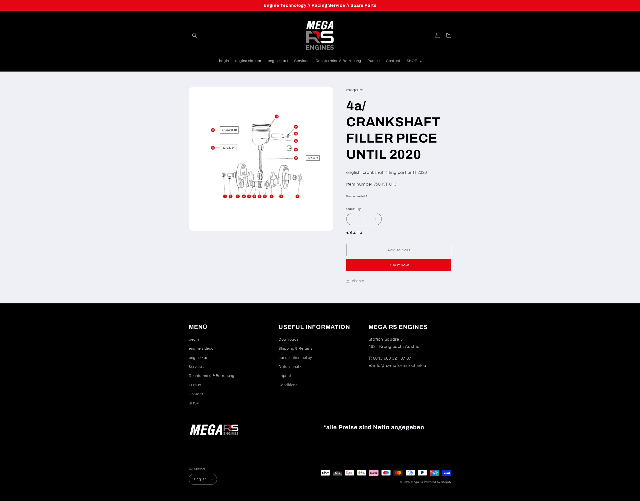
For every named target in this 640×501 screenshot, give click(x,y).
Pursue (195, 385)
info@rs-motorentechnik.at (400, 365)
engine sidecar (202, 348)
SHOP (194, 403)
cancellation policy (295, 358)
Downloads (288, 339)
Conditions (287, 385)
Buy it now (398, 265)
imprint (284, 376)
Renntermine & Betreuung (211, 376)
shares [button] (358, 281)
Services (196, 367)
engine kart (199, 358)
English (200, 479)
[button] (194, 35)
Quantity (353, 209)
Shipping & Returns (295, 348)
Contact (196, 394)
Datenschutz (289, 367)
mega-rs (417, 482)
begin (194, 339)
